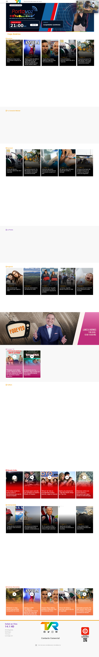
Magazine (63, 524)
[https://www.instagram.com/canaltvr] (52, 632)
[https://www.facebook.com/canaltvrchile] (45, 632)
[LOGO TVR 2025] (18, 1)
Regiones (81, 167)
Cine (10, 57)
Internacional (10, 524)
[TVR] (7, 1)
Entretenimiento (28, 57)
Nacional (64, 57)
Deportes (46, 57)
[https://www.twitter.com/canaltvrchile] (49, 632)
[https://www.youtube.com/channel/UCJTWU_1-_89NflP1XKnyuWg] (56, 632)
